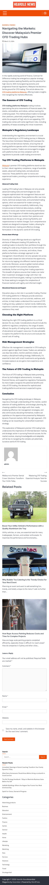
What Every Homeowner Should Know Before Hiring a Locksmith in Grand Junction (23, 774)
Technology (5, 864)
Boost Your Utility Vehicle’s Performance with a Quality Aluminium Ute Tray (22, 527)
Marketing (5, 845)
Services (5, 857)
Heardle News (21, 879)
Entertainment (7, 814)
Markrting (5, 849)
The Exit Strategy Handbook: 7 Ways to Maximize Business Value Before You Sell (23, 780)
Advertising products (9, 802)
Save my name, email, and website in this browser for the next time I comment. (25, 730)
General (4, 830)
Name (5, 696)
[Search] (45, 13)
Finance (12, 25)
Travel (4, 868)
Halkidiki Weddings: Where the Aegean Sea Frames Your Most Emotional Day (22, 786)
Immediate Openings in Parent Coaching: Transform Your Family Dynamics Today (22, 768)
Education (5, 810)
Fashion (4, 818)
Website (5, 717)
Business (5, 25)
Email (5, 707)
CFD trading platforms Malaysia (14, 92)
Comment (6, 666)
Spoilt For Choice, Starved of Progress (14, 791)
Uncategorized (7, 872)
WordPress (35, 882)
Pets (3, 853)
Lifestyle (5, 841)
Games (4, 826)
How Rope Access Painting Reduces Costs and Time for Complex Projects (23, 634)
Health (4, 833)
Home (4, 837)
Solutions (5, 861)
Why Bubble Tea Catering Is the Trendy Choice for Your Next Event (24, 581)
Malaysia (5, 165)
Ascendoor (16, 882)
